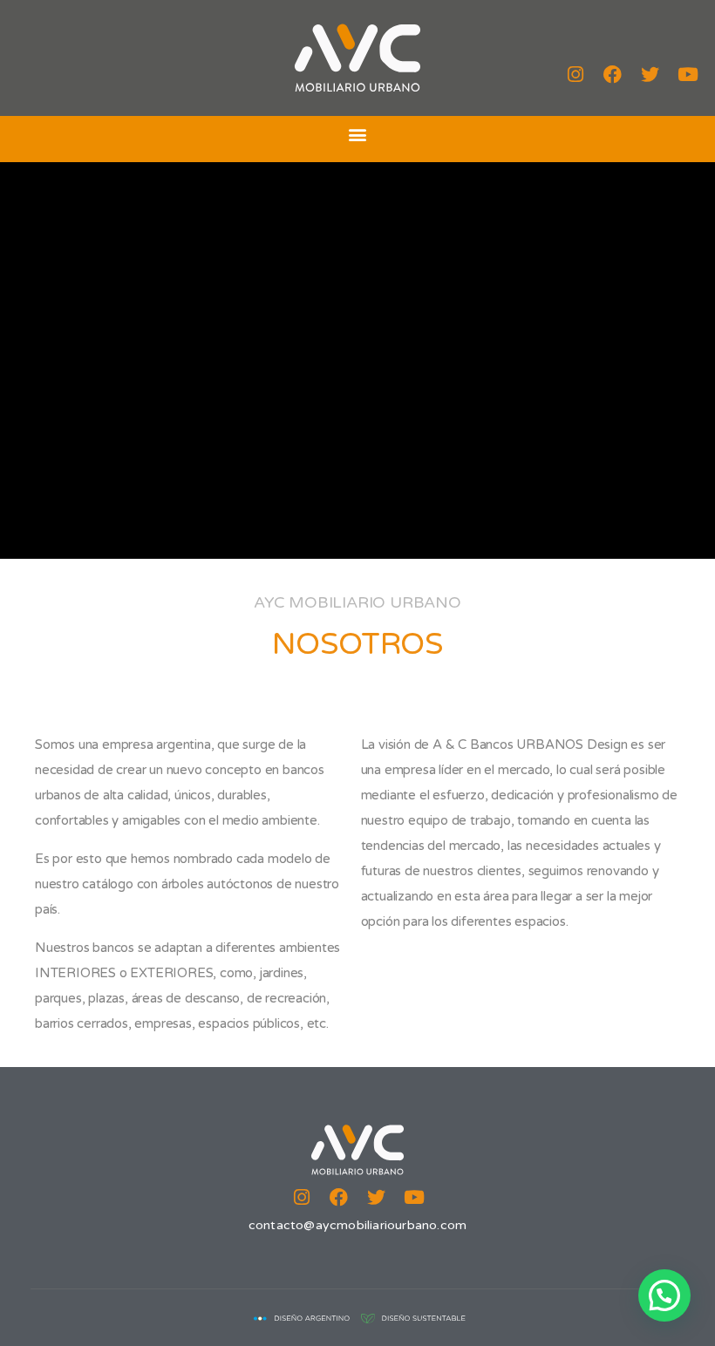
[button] (358, 134)
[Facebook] (613, 75)
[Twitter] (650, 75)
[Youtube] (688, 75)
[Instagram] (575, 75)
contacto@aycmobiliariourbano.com (357, 1225)
